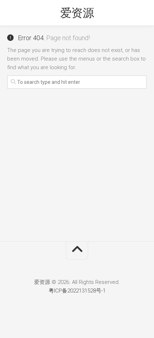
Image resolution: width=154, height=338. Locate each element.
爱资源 (77, 13)
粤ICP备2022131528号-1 (77, 290)
